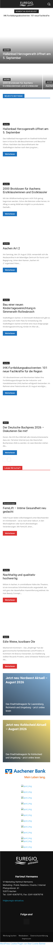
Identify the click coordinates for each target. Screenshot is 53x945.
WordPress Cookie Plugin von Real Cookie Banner (23, 943)
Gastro (6, 637)
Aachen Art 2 (11, 248)
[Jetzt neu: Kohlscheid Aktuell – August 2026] (26, 741)
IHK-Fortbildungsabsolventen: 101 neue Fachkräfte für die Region (25, 369)
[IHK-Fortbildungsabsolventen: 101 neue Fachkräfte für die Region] (26, 352)
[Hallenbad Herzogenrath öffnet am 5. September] (26, 41)
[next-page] (9, 459)
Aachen (7, 50)
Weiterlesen (10, 154)
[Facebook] (26, 921)
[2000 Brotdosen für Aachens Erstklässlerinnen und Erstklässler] (21, 76)
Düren (6, 423)
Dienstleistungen (9, 503)
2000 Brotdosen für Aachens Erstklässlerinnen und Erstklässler (25, 190)
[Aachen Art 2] (26, 233)
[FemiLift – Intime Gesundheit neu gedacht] (26, 489)
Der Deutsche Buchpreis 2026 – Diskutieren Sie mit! (23, 429)
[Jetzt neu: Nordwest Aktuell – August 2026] (26, 694)
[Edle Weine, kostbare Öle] (26, 622)
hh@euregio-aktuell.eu (13, 900)
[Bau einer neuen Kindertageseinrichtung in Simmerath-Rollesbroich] (26, 289)
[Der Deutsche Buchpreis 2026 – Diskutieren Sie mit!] (26, 412)
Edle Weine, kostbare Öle (19, 641)
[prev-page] (4, 459)
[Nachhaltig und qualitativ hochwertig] (26, 556)
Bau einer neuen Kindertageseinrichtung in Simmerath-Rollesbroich (19, 308)
